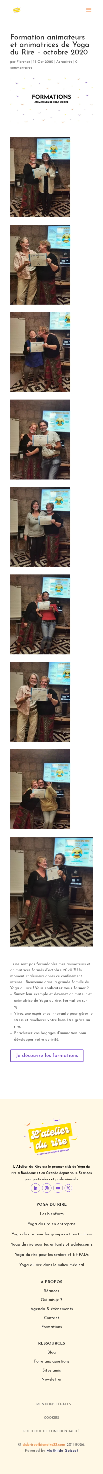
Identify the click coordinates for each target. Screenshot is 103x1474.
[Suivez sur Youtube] (58, 1188)
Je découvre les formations (47, 1055)
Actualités (64, 62)
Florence (23, 62)
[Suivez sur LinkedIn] (35, 1188)
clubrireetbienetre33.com (43, 1445)
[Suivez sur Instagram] (47, 1188)
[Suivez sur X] (68, 1188)
